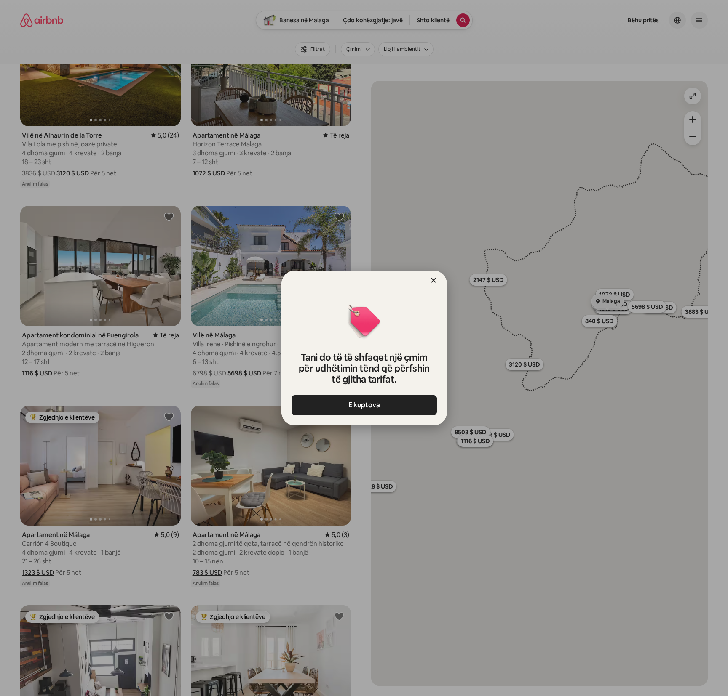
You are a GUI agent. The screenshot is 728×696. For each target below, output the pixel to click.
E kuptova (364, 405)
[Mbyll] (433, 280)
